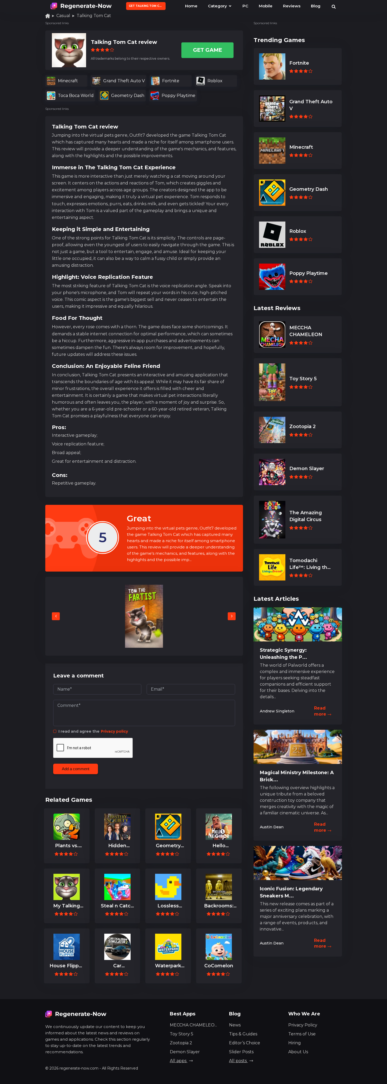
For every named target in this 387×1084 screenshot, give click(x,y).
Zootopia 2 (181, 1042)
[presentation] (56, 616)
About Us (298, 1051)
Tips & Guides (243, 1033)
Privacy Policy (302, 1025)
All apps (178, 1060)
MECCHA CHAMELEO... (193, 1025)
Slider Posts (241, 1051)
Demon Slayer (185, 1051)
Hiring (294, 1042)
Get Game (207, 50)
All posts (238, 1060)
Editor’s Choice (244, 1042)
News (235, 1025)
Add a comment (75, 769)
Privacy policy (114, 731)
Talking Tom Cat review (124, 42)
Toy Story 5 (181, 1033)
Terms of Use (302, 1033)
